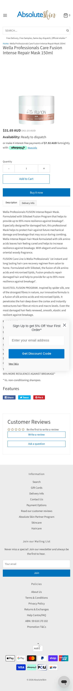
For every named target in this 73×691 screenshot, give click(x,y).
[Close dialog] (64, 325)
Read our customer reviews (36, 511)
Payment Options (36, 505)
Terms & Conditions (36, 598)
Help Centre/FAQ (36, 615)
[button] (36, 95)
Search (37, 482)
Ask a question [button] (36, 444)
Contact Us (36, 499)
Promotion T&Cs (36, 627)
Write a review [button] (36, 435)
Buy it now (36, 193)
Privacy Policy (36, 604)
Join (36, 573)
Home (6, 43)
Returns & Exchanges (36, 609)
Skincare (36, 523)
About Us (36, 592)
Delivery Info (36, 494)
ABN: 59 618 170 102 (36, 621)
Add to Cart (26, 179)
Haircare (36, 528)
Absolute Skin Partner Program (36, 517)
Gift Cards (36, 488)
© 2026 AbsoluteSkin (36, 679)
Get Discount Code (36, 353)
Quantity (7, 161)
